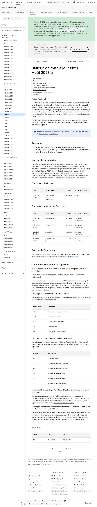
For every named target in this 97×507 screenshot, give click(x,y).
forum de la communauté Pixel (67, 257)
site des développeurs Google (48, 134)
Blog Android (55, 482)
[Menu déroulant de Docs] (22, 2)
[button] (11, 30)
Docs (18, 2)
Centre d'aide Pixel (79, 479)
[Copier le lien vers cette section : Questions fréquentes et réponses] (71, 265)
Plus (90, 12)
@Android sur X (55, 476)
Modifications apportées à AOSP (53, 36)
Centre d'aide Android (80, 476)
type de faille (53, 169)
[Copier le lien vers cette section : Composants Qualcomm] (55, 183)
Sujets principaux (46, 12)
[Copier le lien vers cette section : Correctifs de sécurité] (58, 160)
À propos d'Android (34, 501)
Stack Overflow (78, 488)
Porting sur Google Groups (59, 494)
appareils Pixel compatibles (72, 105)
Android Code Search (34, 2)
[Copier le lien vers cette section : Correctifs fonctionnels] (59, 250)
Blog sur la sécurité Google (59, 485)
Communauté (46, 501)
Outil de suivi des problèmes (82, 491)
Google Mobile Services (81, 485)
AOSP (33, 61)
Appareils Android (78, 12)
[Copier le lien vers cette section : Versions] (43, 428)
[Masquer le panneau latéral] (23, 503)
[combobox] (56, 2)
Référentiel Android (34, 476)
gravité (62, 169)
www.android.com (79, 482)
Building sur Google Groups (59, 491)
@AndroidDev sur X (57, 479)
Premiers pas (20, 12)
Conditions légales (57, 501)
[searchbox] (12, 18)
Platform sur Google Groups (59, 488)
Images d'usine (32, 488)
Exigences (31, 479)
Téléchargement (33, 482)
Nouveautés (6, 12)
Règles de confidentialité (36, 504)
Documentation (9, 8)
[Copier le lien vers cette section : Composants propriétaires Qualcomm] (67, 206)
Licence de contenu (86, 459)
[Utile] (86, 61)
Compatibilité (62, 12)
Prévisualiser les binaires (35, 485)
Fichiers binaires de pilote (35, 491)
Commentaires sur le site (53, 504)
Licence (67, 501)
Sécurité (33, 12)
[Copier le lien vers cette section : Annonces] (44, 143)
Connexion (91, 2)
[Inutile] (89, 61)
